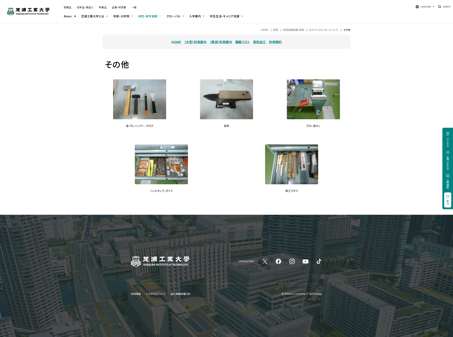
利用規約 (275, 42)
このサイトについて (156, 294)
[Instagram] (292, 261)
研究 (275, 30)
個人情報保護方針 (181, 294)
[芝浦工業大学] (28, 11)
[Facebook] (278, 261)
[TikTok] (319, 261)
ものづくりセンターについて (323, 30)
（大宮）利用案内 (195, 42)
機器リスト (242, 42)
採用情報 (136, 294)
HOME (264, 30)
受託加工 (259, 42)
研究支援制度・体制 (293, 30)
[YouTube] (305, 261)
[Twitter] (265, 261)
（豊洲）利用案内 (221, 42)
